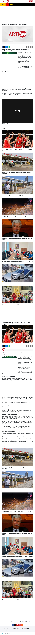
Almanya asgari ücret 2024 (27, 630)
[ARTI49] (5, 1)
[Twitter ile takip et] (15, 625)
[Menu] (30, 1)
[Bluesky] (6, 47)
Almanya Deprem (5, 630)
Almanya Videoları (16, 628)
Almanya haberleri (5, 628)
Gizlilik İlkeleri (17, 621)
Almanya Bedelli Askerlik (17, 630)
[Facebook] (2, 47)
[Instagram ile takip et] (20, 625)
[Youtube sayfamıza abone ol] (17, 625)
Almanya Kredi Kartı (26, 628)
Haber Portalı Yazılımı (6, 633)
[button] (28, 47)
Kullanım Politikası (22, 621)
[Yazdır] (26, 47)
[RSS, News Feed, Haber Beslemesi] (22, 625)
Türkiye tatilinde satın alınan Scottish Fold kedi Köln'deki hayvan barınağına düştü (19, 5)
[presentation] (5, 4)
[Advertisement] (17, 16)
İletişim (12, 621)
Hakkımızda (5, 621)
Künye (9, 621)
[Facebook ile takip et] (13, 625)
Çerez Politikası (28, 621)
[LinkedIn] (7, 47)
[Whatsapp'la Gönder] (9, 47)
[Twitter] (4, 47)
